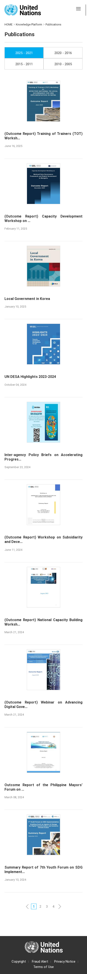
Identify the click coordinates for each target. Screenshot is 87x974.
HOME (8, 24)
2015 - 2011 (24, 64)
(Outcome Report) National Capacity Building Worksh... (43, 622)
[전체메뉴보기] (78, 8)
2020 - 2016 (63, 53)
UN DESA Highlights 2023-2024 (30, 377)
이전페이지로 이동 (27, 906)
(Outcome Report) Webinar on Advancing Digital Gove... (43, 704)
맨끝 (66, 906)
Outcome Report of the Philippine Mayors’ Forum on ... (43, 787)
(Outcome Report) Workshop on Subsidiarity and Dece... (43, 539)
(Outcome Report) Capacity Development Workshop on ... (43, 218)
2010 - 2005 (63, 64)
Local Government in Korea (27, 299)
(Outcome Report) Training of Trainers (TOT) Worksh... (43, 136)
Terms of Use (43, 967)
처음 (21, 906)
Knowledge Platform (29, 24)
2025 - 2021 (24, 53)
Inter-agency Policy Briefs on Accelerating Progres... (43, 457)
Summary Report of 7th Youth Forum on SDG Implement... (43, 869)
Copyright (19, 961)
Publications (53, 24)
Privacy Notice (64, 961)
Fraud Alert (40, 961)
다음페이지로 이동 (59, 906)
